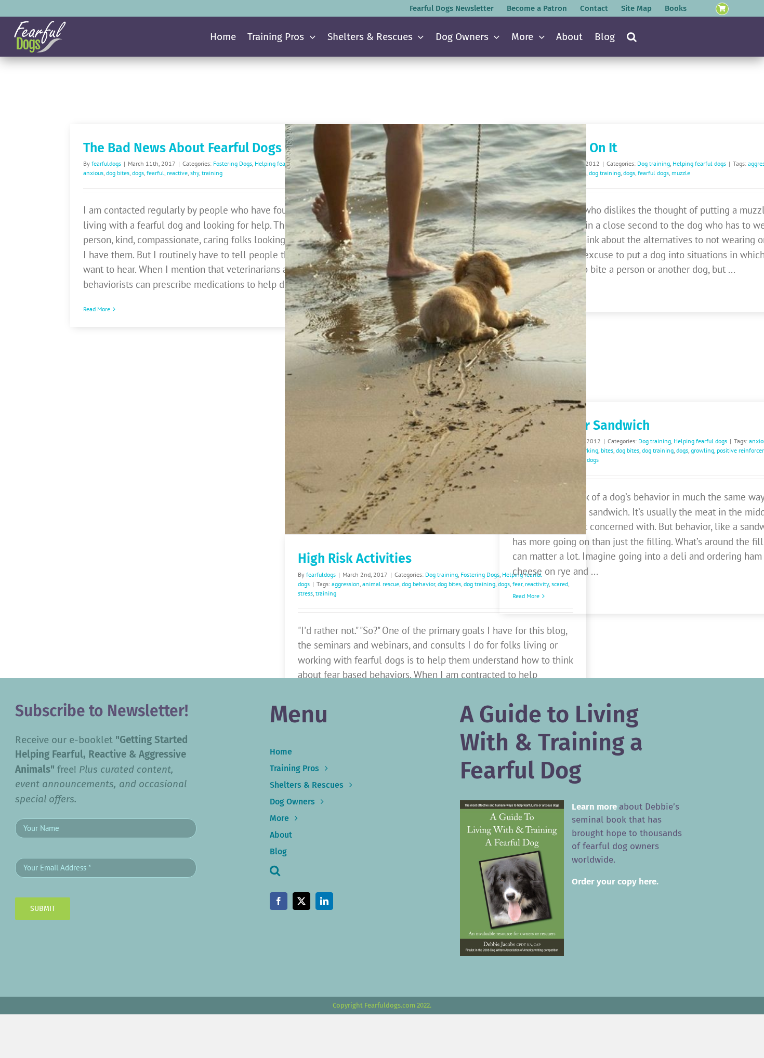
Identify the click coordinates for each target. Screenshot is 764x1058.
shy (194, 173)
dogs (138, 173)
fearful (155, 173)
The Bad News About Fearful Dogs (182, 148)
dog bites (117, 173)
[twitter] (301, 901)
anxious (93, 173)
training (212, 173)
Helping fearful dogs (699, 163)
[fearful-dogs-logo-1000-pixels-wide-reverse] (40, 24)
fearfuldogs (106, 163)
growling (702, 450)
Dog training (441, 574)
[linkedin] (324, 901)
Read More (96, 309)
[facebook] (278, 901)
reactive (177, 173)
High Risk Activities (355, 558)
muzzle (680, 173)
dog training (479, 584)
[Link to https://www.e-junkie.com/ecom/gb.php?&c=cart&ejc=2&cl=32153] (722, 9)
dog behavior (418, 584)
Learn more (594, 806)
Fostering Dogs (232, 163)
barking (588, 450)
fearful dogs (653, 173)
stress (305, 593)
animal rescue (380, 584)
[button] (632, 37)
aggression (346, 584)
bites (607, 450)
